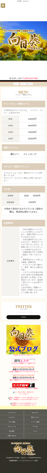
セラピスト (35, 412)
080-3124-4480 (31, 78)
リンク (35, 431)
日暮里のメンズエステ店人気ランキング (23, 405)
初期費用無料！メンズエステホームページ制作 (23, 460)
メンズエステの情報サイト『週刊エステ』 (23, 363)
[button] (3, 5)
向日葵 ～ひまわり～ (21, 457)
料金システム (35, 417)
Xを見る (23, 317)
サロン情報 (11, 422)
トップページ (12, 412)
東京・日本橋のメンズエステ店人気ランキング (23, 399)
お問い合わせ (12, 435)
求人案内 (11, 431)
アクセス (35, 426)
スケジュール (12, 426)
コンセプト (11, 417)
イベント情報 (35, 422)
